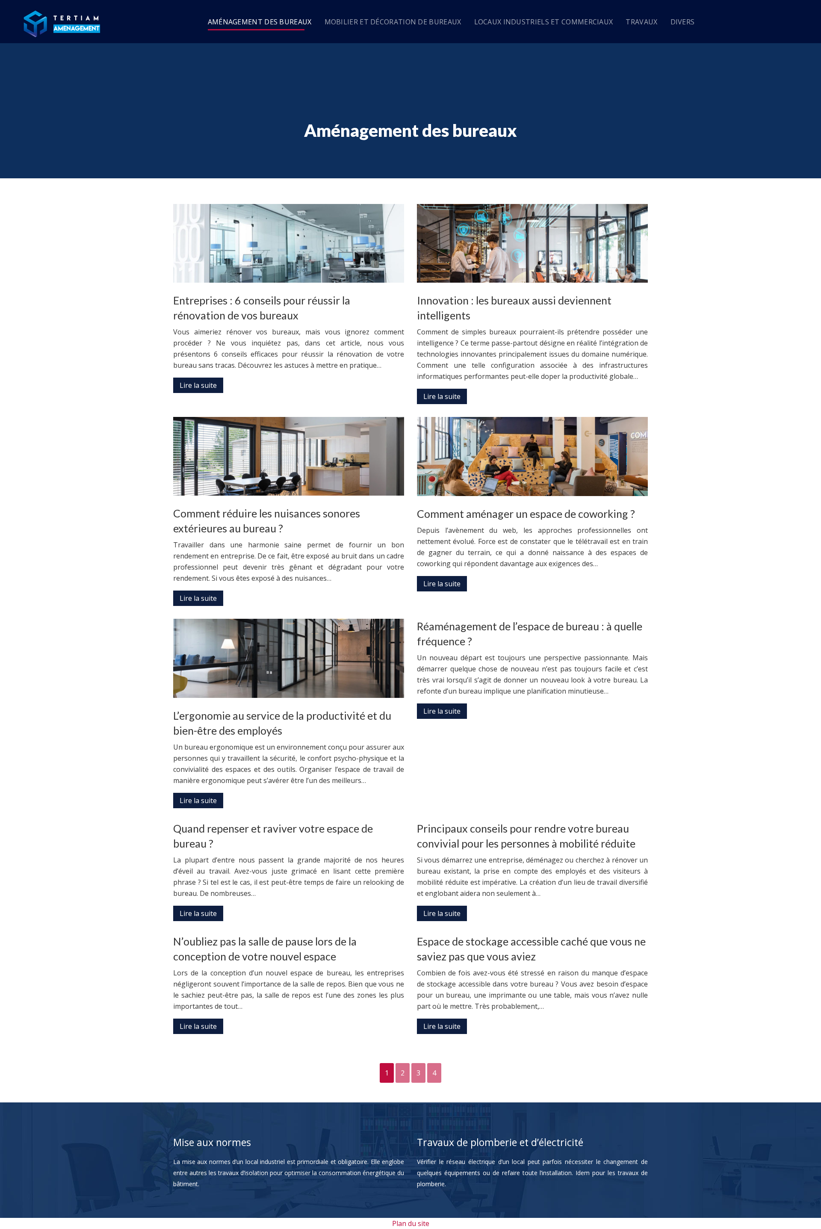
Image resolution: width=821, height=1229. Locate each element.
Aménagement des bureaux (260, 22)
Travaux (641, 22)
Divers (682, 22)
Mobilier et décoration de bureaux (393, 22)
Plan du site (410, 1223)
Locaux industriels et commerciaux (543, 22)
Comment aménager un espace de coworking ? (526, 513)
